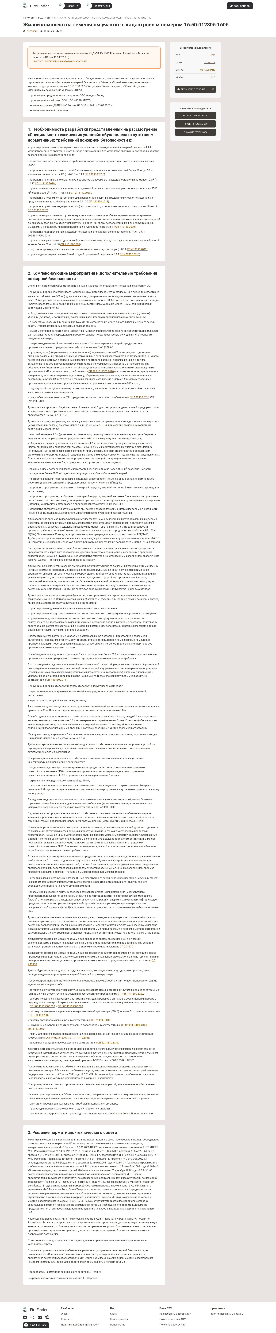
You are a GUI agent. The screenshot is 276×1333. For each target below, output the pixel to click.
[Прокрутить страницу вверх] (267, 1298)
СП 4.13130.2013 (98, 201)
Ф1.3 (213, 77)
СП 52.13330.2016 (107, 1042)
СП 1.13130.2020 (94, 174)
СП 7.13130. (127, 946)
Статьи (114, 1313)
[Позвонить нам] (47, 1317)
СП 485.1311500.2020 (101, 371)
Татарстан (209, 62)
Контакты (67, 1319)
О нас (64, 1313)
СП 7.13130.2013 (56, 679)
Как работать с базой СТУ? (175, 1313)
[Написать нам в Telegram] (25, 1317)
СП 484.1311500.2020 (42, 1006)
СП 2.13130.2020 (81, 192)
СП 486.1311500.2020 (70, 1006)
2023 (213, 55)
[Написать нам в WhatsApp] (32, 1317)
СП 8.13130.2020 (131, 1025)
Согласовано (207, 70)
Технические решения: (197, 89)
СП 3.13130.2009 (39, 1015)
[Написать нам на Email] (40, 1317)
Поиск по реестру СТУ (195, 132)
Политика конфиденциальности (80, 1324)
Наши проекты (119, 1319)
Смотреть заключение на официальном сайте (60, 61)
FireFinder (32, 31)
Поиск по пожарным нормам (226, 1313)
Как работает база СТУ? (195, 115)
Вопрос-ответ (118, 1324)
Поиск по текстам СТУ (195, 124)
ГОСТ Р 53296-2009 (55, 1037)
